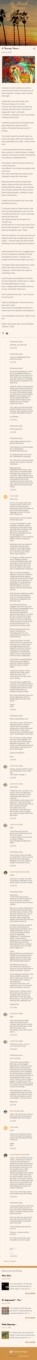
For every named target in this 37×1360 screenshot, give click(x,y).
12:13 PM (13, 1256)
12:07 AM (13, 1007)
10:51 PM (13, 348)
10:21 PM (13, 886)
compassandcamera (23, 1356)
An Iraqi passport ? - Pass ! (12, 1300)
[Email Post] (7, 334)
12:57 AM (13, 1035)
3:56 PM (13, 760)
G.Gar (12, 496)
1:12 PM (13, 432)
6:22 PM (13, 818)
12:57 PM (13, 420)
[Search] (34, 4)
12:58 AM (13, 1049)
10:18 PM (13, 1197)
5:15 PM (13, 1121)
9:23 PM (13, 1148)
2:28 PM (13, 710)
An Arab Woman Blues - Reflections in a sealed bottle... (18, 14)
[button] (34, 49)
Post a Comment (10, 1261)
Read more (30, 1293)
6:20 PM (13, 778)
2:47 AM (13, 362)
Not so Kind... (7, 1275)
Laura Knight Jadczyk (18, 872)
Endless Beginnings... (9, 1324)
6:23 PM (13, 846)
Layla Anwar (14, 766)
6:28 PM (13, 866)
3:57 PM (13, 1105)
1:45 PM (13, 490)
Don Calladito (15, 1111)
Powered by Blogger (19, 1352)
